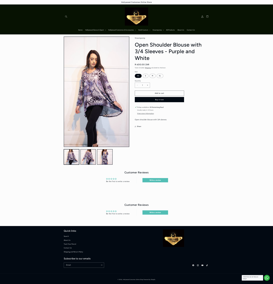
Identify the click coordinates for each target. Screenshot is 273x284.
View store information (145, 113)
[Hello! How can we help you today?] (267, 278)
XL (160, 76)
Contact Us (68, 248)
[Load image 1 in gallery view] (71, 157)
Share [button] (139, 126)
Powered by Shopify (149, 279)
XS (138, 76)
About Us (67, 240)
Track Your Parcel (70, 244)
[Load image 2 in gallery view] (88, 157)
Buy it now (159, 100)
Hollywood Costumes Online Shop (133, 279)
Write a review (155, 180)
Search (66, 236)
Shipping (148, 68)
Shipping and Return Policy (73, 252)
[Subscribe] (101, 265)
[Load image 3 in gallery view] (105, 157)
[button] (66, 16)
